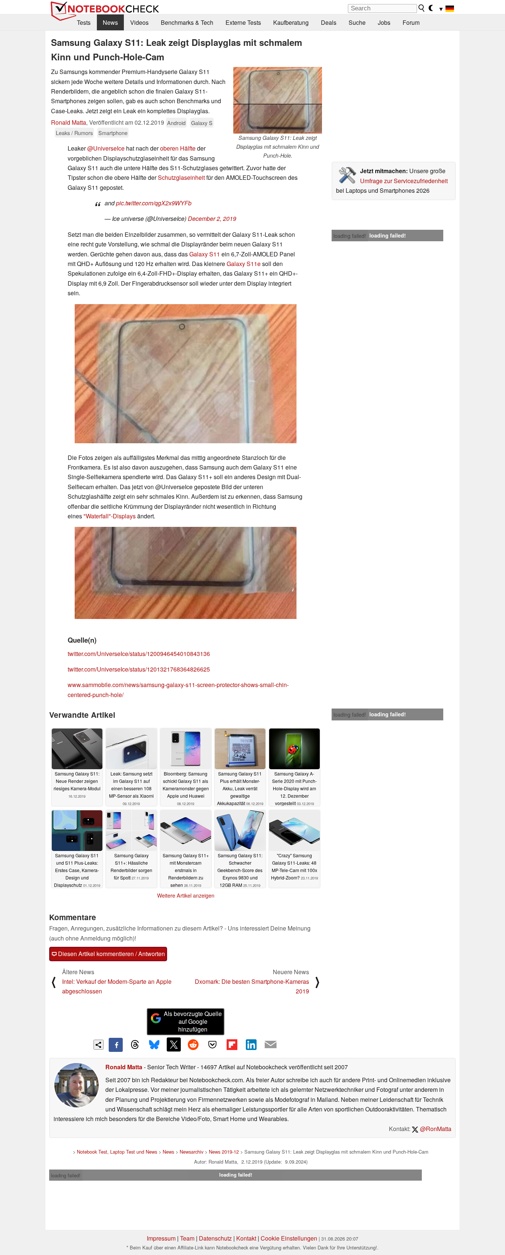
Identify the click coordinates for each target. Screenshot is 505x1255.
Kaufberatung (291, 22)
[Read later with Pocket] (213, 1044)
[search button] (421, 8)
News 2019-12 (224, 1151)
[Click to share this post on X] (174, 1044)
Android (176, 123)
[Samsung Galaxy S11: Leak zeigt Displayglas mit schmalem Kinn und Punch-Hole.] (277, 100)
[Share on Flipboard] (232, 1044)
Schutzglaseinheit (181, 177)
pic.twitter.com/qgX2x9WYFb (154, 203)
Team (187, 1238)
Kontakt (246, 1238)
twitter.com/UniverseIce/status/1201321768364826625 (139, 669)
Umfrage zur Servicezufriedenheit (404, 180)
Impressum (161, 1238)
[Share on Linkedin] (251, 1044)
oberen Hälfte (178, 148)
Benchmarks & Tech (187, 22)
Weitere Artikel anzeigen (185, 895)
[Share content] (99, 1045)
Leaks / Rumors (74, 133)
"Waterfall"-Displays (110, 516)
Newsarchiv (191, 1151)
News (110, 22)
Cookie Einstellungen (289, 1238)
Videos (139, 22)
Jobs (384, 22)
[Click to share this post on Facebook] (116, 1045)
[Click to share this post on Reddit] (193, 1044)
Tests (84, 22)
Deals (328, 22)
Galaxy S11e (244, 263)
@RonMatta (434, 1128)
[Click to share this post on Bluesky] (154, 1045)
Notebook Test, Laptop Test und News (117, 1151)
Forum (411, 22)
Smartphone (113, 133)
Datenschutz (215, 1238)
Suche (357, 22)
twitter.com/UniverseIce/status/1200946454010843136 (139, 653)
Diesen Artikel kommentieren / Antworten (111, 953)
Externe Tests (243, 22)
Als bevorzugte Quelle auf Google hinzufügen (193, 1021)
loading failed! (349, 235)
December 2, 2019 (212, 218)
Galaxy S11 (204, 254)
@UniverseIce (106, 148)
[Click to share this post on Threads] (135, 1045)
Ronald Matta (68, 122)
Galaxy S (202, 123)
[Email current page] (271, 1045)
